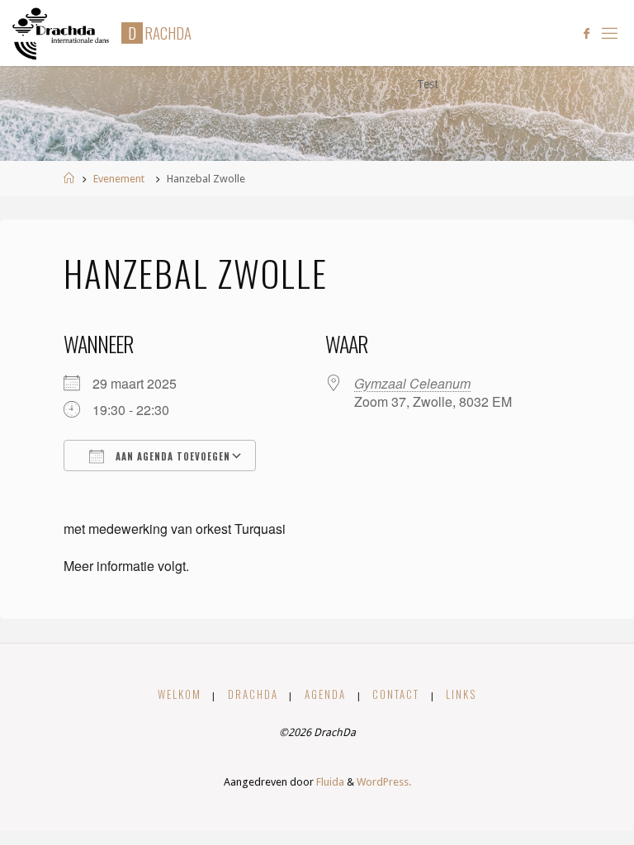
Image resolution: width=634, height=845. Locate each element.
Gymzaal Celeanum (412, 383)
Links (461, 694)
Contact (395, 694)
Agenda (325, 694)
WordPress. (384, 782)
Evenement (118, 178)
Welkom (179, 694)
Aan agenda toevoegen (171, 456)
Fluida (329, 782)
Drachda (253, 694)
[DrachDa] (60, 33)
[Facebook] (586, 33)
